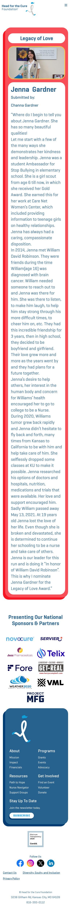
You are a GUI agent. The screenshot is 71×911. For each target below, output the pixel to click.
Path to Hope (17, 782)
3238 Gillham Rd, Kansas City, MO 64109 (35, 897)
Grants (42, 757)
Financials (15, 767)
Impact (13, 762)
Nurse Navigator (19, 787)
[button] (66, 5)
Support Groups (18, 792)
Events (42, 762)
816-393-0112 (35, 902)
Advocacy (44, 767)
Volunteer (43, 787)
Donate (42, 792)
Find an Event (46, 782)
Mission (14, 757)
